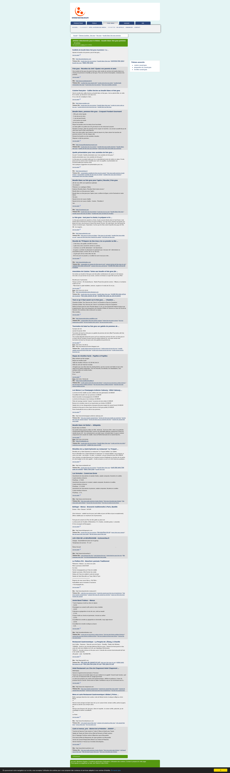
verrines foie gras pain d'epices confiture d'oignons (114, 382)
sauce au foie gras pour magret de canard (89, 237)
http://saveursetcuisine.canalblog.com (86, 318)
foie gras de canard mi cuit (90, 662)
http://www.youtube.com (82, 103)
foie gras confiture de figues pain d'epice (107, 636)
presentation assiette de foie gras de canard (93, 173)
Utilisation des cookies (118, 761)
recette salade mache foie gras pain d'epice (91, 382)
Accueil (75, 27)
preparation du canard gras (142, 67)
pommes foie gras (117, 61)
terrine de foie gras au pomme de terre (100, 419)
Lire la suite (75, 55)
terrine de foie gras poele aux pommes (110, 418)
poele (94, 23)
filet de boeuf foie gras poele (80, 534)
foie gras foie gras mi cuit (92, 664)
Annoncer (129, 27)
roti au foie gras (80, 724)
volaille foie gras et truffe (94, 445)
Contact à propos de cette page (136, 761)
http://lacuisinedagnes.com (83, 59)
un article (120, 27)
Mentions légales (82, 761)
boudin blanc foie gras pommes (88, 61)
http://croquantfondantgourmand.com (86, 144)
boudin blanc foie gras (103, 61)
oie (143, 23)
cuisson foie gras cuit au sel (81, 266)
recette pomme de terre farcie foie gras (87, 107)
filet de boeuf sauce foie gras (98, 534)
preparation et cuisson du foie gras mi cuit (93, 264)
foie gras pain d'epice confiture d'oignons (82, 384)
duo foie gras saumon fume (118, 690)
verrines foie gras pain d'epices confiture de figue (84, 636)
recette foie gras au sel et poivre (109, 296)
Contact (137, 27)
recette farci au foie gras (104, 107)
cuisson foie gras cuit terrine (99, 266)
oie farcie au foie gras (108, 237)
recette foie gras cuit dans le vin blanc (102, 213)
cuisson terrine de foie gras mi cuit (115, 264)
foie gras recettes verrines (109, 84)
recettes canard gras (140, 69)
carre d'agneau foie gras (87, 555)
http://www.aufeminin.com (83, 233)
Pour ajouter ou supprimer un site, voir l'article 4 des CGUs (89, 763)
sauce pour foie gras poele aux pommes (109, 148)
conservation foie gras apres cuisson (91, 320)
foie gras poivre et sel (89, 296)
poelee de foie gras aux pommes (88, 148)
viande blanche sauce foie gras (114, 555)
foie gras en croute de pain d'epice (110, 502)
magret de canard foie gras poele (108, 688)
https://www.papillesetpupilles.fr (85, 380)
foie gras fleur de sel (103, 532)
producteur (78, 23)
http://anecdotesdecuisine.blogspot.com (87, 292)
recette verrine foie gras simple (105, 83)
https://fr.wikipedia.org (82, 441)
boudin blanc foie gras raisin (103, 211)
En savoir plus (116, 770)
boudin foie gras (77, 63)
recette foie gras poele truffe (79, 445)
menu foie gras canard (117, 532)
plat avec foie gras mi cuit (108, 662)
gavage (126, 23)
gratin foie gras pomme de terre (88, 593)
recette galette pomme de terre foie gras (90, 348)
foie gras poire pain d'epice (111, 750)
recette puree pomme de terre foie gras (101, 350)
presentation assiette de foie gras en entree (90, 174)
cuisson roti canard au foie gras (106, 723)
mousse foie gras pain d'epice (94, 502)
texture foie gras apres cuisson (110, 320)
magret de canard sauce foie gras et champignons (109, 593)
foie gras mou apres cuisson (106, 322)
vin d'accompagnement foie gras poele (95, 557)
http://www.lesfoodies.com (83, 262)
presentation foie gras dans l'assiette (82, 176)
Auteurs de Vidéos (99, 27)
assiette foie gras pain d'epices (112, 174)
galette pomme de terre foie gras (109, 348)
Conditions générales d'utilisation (99, 761)
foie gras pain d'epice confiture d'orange (103, 384)
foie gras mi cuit (108, 664)
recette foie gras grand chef (89, 83)
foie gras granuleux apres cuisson (91, 322)
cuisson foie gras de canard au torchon (99, 594)
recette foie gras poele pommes (106, 146)
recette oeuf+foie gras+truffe (118, 443)
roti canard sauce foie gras (88, 723)
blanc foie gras (88, 63)
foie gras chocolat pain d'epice (112, 501)
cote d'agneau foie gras (99, 555)
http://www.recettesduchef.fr (84, 81)
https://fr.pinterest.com (82, 209)
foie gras (110, 23)
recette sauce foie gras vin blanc (82, 213)
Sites (90, 27)
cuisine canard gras (140, 65)
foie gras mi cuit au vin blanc (89, 235)
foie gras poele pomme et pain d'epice (92, 501)
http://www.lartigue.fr (82, 171)
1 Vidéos (82, 45)
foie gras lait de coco (91, 724)
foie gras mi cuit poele (104, 235)
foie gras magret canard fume (89, 418)
